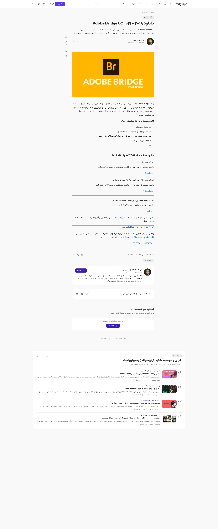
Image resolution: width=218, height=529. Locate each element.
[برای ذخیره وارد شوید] (78, 41)
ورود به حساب (113, 326)
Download (149, 173)
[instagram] (87, 294)
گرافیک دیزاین (148, 260)
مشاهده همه (43, 357)
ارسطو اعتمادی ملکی (138, 40)
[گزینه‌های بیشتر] (74, 255)
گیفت (158, 4)
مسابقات (140, 4)
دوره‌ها (164, 4)
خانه (152, 13)
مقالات (171, 4)
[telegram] (82, 294)
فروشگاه (132, 4)
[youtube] (77, 294)
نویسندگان (150, 4)
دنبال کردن (80, 270)
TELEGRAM (137, 243)
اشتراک (124, 4)
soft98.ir (117, 217)
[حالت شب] (33, 4)
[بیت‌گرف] (181, 4)
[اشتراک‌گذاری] (74, 41)
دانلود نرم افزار (145, 13)
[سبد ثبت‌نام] (39, 4)
